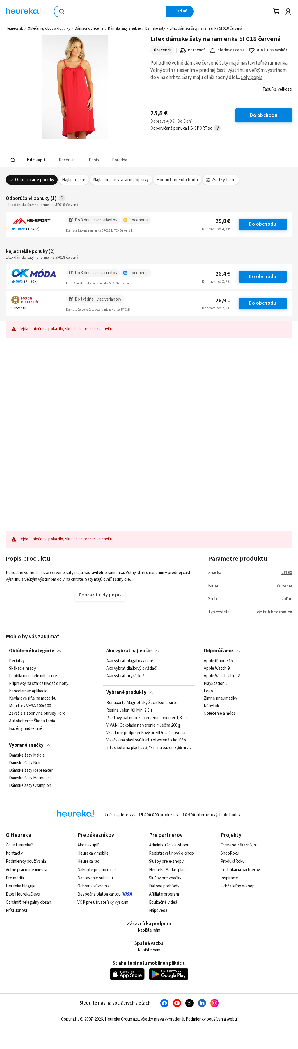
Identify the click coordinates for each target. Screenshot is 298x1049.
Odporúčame (218, 650)
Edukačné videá (163, 902)
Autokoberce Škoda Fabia (32, 721)
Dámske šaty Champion (30, 785)
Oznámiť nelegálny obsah (28, 902)
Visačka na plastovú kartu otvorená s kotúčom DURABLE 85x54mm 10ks (149, 740)
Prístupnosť (17, 910)
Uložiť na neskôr (272, 50)
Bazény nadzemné (25, 729)
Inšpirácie (229, 878)
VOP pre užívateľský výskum (102, 902)
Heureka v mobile (93, 853)
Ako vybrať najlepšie (129, 650)
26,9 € (223, 301)
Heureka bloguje (21, 886)
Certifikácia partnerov (240, 870)
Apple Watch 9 (217, 668)
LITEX (286, 573)
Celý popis (251, 77)
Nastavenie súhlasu (95, 878)
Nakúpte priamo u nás (97, 870)
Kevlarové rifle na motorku (32, 698)
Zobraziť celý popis (99, 594)
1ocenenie (139, 220)
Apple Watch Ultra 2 (222, 676)
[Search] (13, 160)
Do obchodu (262, 224)
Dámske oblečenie (89, 28)
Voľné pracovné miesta (26, 870)
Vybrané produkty (126, 692)
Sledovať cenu (230, 50)
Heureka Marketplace (168, 870)
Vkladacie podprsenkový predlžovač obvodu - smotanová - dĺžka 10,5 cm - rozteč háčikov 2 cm (149, 733)
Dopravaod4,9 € (216, 229)
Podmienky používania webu (211, 1019)
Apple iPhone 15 (218, 661)
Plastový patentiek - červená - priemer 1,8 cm (147, 718)
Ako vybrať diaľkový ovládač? (132, 668)
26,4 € (223, 274)
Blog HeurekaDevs (23, 894)
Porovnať (196, 50)
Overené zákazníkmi (239, 845)
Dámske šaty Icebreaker (31, 770)
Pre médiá (15, 878)
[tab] (36, 160)
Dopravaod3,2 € (216, 281)
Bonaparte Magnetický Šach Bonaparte (142, 703)
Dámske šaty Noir (25, 763)
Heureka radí (88, 861)
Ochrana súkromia (93, 886)
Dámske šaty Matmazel (30, 778)
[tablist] (113, 160)
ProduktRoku (233, 861)
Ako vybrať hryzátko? (125, 676)
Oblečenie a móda (220, 713)
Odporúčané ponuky (34, 180)
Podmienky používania (26, 861)
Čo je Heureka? (19, 845)
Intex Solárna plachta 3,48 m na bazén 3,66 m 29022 (149, 748)
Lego (208, 691)
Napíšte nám (149, 930)
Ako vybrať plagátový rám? (130, 661)
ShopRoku (230, 853)
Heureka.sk (14, 28)
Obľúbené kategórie (31, 650)
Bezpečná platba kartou (99, 894)
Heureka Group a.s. (122, 1019)
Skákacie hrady (22, 668)
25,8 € (223, 221)
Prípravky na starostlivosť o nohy (38, 684)
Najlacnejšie (73, 180)
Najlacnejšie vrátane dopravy (121, 180)
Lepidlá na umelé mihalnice (33, 676)
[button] (36, 160)
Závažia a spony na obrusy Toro (37, 713)
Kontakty (14, 853)
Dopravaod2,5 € (216, 308)
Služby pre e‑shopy (166, 861)
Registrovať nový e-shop (171, 853)
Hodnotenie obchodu (177, 180)
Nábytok (211, 706)
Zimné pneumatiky (220, 698)
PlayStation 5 (216, 684)
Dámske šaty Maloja (27, 755)
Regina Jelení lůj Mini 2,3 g (129, 710)
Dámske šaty (155, 28)
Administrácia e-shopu (169, 845)
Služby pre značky (165, 878)
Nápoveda (158, 910)
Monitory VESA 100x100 (30, 706)
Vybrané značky (26, 745)
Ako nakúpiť (88, 845)
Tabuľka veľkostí (277, 89)
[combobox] (110, 11)
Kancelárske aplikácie (28, 691)
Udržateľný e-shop (238, 886)
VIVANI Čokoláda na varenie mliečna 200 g (143, 725)
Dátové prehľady (164, 886)
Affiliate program (164, 894)
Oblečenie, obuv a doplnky (49, 28)
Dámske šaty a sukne (124, 28)
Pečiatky (17, 661)
